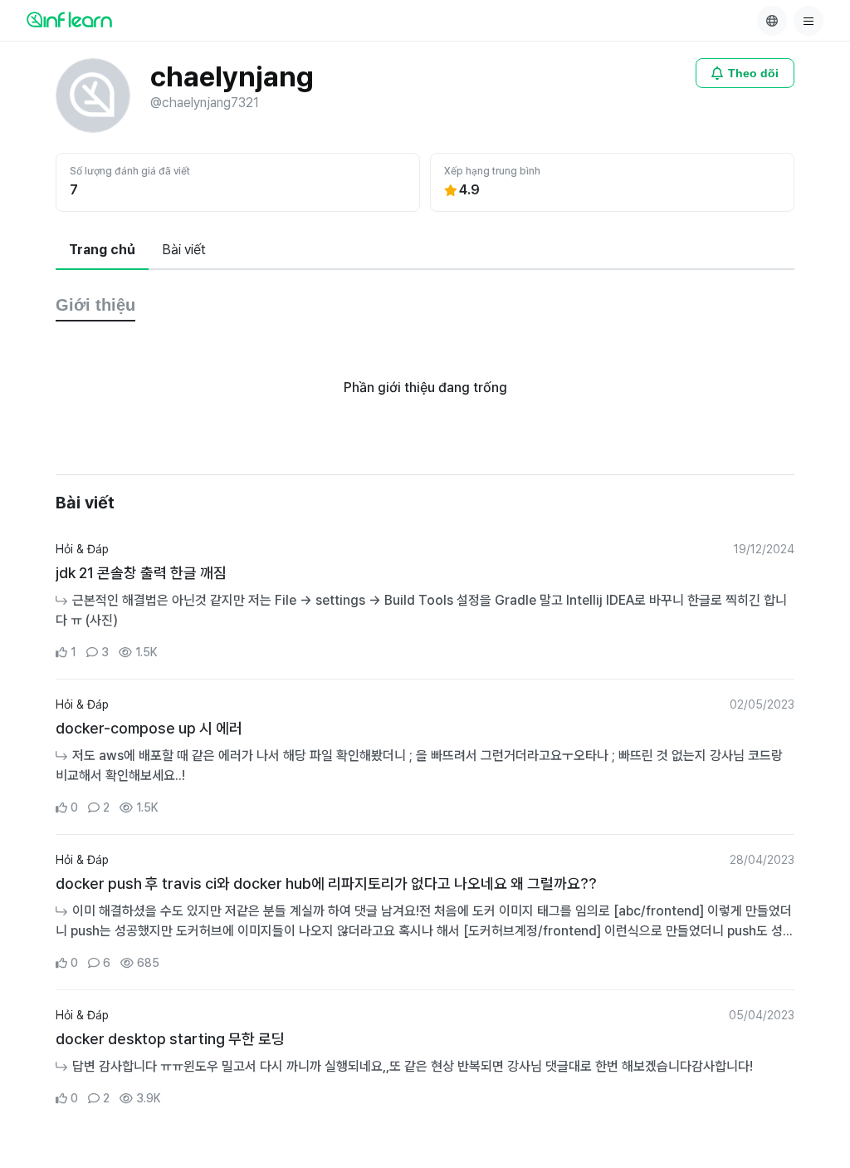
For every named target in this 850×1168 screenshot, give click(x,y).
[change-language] (772, 21)
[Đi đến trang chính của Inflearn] (69, 19)
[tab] (102, 251)
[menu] (808, 21)
